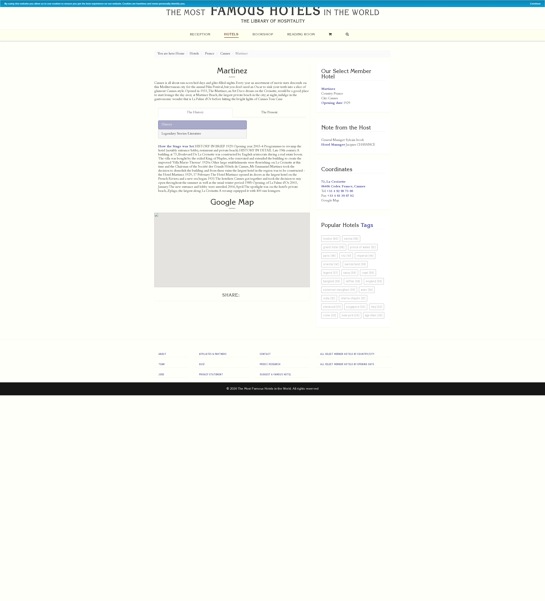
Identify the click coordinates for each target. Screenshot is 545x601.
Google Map (330, 200)
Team (162, 364)
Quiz (202, 364)
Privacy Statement (211, 374)
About (162, 353)
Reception (200, 34)
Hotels (231, 34)
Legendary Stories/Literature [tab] (181, 134)
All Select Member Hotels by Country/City (347, 353)
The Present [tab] (269, 112)
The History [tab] (195, 112)
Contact (265, 353)
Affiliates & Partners (213, 353)
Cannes (225, 54)
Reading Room (301, 34)
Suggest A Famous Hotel (275, 374)
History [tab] (167, 124)
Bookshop (262, 34)
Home (180, 54)
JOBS (161, 374)
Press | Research (270, 364)
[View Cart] (330, 34)
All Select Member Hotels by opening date (347, 364)
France (209, 54)
